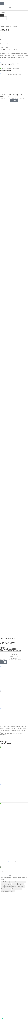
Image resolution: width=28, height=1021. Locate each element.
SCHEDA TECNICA (7, 65)
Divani (1, 39)
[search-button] (2, 15)
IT (2, 18)
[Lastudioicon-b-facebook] (1, 662)
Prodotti (2, 36)
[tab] (5, 882)
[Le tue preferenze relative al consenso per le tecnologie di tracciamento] (2, 1018)
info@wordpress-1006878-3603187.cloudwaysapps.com (10, 650)
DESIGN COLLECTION (8, 49)
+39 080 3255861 (6, 644)
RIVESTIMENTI (5, 70)
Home (1, 32)
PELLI (2, 871)
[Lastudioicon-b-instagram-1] (5, 662)
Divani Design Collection (6, 43)
